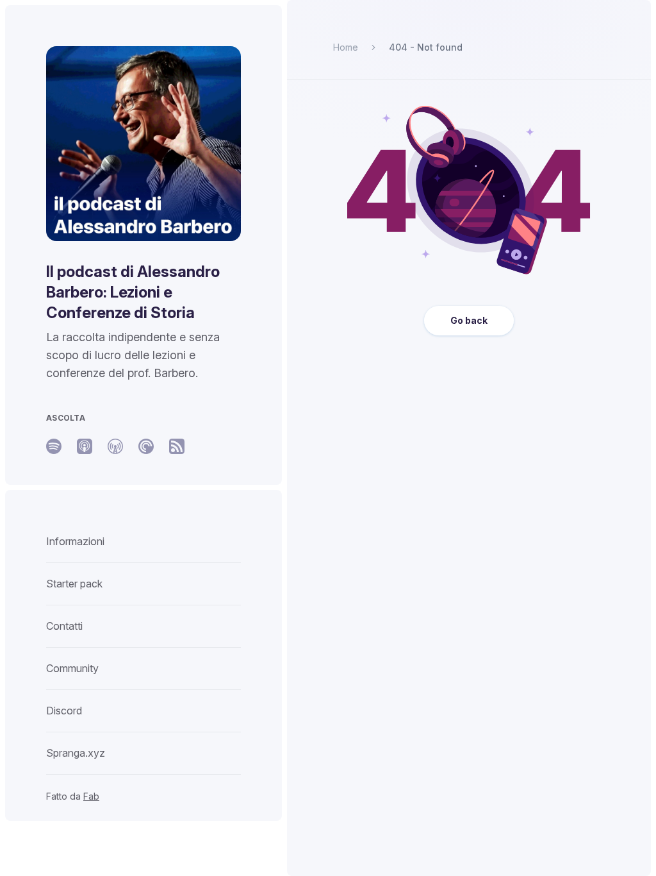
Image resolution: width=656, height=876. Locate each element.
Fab (91, 796)
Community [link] (72, 668)
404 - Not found (426, 47)
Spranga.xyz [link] (75, 752)
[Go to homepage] (143, 143)
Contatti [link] (64, 625)
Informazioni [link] (75, 541)
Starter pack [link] (74, 583)
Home (345, 47)
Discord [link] (64, 710)
